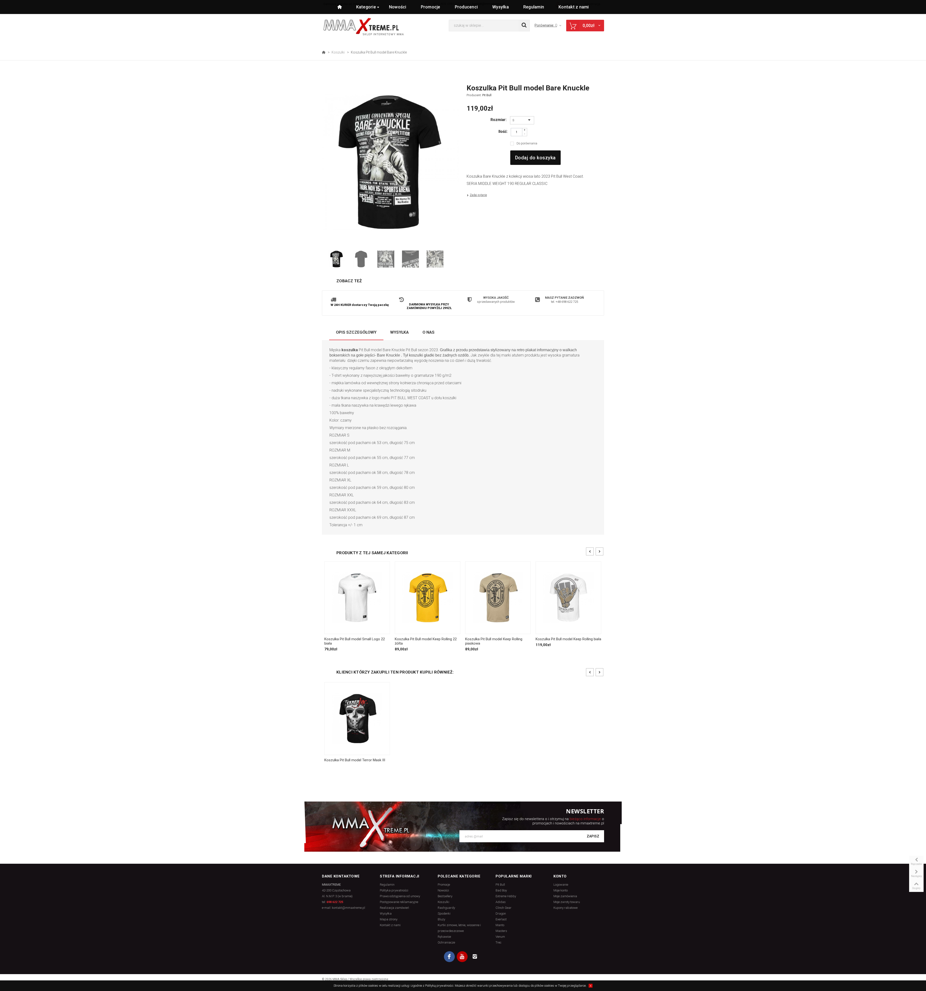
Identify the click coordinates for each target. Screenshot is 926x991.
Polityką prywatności (439, 985)
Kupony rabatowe (565, 908)
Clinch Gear (503, 908)
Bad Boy (501, 890)
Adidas (501, 902)
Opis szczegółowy (356, 332)
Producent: (479, 95)
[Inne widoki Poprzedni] (324, 259)
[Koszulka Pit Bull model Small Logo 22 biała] (357, 597)
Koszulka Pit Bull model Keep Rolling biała (568, 639)
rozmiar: (499, 119)
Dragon (501, 913)
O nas (428, 332)
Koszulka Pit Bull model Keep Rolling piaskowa (493, 641)
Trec (498, 942)
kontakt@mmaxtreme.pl (348, 908)
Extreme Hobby (506, 896)
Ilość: (503, 131)
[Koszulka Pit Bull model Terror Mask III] (357, 718)
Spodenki (444, 913)
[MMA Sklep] (363, 26)
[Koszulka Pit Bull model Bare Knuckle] (336, 259)
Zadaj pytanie (478, 195)
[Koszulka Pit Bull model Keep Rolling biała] (568, 597)
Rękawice (444, 936)
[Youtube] (462, 956)
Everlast (501, 919)
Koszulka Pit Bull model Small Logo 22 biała (354, 641)
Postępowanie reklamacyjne (399, 902)
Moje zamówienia (565, 896)
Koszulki (338, 52)
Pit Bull (486, 95)
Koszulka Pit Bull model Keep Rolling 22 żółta (426, 641)
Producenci (466, 6)
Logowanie (560, 884)
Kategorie (366, 6)
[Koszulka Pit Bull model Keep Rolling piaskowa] (498, 597)
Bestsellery (445, 896)
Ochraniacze (446, 942)
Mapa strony (388, 919)
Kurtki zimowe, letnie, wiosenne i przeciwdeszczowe (459, 928)
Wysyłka (500, 6)
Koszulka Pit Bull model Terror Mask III (354, 760)
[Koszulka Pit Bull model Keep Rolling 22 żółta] (427, 597)
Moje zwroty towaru (566, 902)
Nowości (397, 6)
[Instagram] (475, 956)
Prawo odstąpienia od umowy (400, 896)
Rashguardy (446, 908)
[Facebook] (449, 956)
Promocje (430, 6)
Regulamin (533, 6)
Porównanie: (546, 25)
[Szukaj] (524, 25)
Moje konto (560, 890)
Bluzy (441, 919)
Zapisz (593, 836)
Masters (501, 931)
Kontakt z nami (573, 6)
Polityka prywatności (394, 890)
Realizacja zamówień (394, 908)
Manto (500, 925)
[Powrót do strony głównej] (323, 52)
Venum (500, 936)
